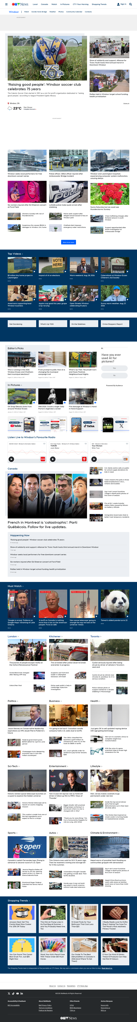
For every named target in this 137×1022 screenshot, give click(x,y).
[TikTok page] (13, 993)
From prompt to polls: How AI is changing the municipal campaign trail (51, 372)
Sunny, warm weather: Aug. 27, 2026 (113, 304)
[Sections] (6, 4)
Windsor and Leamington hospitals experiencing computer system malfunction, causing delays (109, 176)
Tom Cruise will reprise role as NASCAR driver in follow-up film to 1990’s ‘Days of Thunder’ (66, 796)
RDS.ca (103, 1010)
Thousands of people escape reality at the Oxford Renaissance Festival (26, 664)
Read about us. (107, 968)
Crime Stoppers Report (113, 324)
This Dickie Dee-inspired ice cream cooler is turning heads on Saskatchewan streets (116, 817)
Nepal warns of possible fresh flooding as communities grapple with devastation (108, 861)
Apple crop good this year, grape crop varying (53, 304)
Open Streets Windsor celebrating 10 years (79, 304)
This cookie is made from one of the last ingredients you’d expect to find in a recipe (34, 816)
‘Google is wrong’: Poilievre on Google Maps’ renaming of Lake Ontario (21, 622)
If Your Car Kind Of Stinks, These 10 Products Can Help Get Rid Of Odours (115, 956)
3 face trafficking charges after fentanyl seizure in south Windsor (116, 218)
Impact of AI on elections (49, 275)
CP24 (72, 1005)
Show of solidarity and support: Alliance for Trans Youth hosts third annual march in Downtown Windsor (108, 62)
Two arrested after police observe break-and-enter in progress (68, 664)
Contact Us (61, 986)
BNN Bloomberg (75, 1008)
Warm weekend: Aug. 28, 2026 (82, 275)
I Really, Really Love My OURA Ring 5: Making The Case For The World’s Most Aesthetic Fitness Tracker (115, 925)
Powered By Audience (114, 385)
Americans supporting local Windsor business (19, 304)
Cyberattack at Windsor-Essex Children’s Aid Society (114, 276)
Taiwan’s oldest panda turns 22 (114, 620)
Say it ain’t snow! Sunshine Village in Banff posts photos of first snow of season (116, 493)
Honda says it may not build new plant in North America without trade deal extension (74, 885)
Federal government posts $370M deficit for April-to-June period (33, 742)
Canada (44, 4)
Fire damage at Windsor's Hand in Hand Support (83, 408)
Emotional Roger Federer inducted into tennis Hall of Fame (32, 884)
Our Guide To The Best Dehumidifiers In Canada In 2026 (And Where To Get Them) (83, 957)
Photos (61, 12)
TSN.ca (72, 1010)
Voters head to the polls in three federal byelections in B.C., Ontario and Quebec (116, 481)
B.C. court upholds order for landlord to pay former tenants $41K (75, 752)
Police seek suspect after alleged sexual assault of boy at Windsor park (76, 215)
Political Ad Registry (46, 1010)
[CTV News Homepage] (20, 4)
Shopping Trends (99, 4)
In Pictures (64, 4)
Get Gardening (15, 324)
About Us (52, 986)
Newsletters (71, 986)
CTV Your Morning (80, 4)
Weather (52, 12)
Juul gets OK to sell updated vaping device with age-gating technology (108, 730)
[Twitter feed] (9, 993)
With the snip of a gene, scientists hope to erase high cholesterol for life (116, 750)
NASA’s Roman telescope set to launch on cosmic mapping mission (34, 805)
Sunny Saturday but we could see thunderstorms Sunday (104, 208)
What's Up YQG (47, 324)
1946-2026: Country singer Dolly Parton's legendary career (51, 408)
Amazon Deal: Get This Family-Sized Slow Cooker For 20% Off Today (20, 924)
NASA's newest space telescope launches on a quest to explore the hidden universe (27, 795)
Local (35, 4)
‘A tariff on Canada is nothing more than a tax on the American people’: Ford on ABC (53, 622)
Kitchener (55, 636)
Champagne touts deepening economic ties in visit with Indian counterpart (33, 753)
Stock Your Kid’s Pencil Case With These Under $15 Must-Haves (52, 956)
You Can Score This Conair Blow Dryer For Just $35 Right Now (20, 956)
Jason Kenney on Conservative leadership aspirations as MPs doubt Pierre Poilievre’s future (26, 731)
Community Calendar (74, 12)
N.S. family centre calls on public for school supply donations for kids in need (116, 470)
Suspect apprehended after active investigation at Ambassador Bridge (115, 229)
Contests (88, 12)
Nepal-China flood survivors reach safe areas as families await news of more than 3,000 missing (116, 883)
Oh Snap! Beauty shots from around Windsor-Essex (20, 408)
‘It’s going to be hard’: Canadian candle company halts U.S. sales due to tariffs (66, 730)
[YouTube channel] (17, 993)
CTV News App (82, 986)
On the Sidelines (78, 324)
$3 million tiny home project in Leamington (20, 276)
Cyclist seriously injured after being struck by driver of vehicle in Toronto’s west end (108, 665)
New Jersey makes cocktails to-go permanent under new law (105, 795)
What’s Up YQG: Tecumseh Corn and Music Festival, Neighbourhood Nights (82, 372)
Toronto (94, 636)
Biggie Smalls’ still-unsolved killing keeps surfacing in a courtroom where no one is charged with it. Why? (74, 808)
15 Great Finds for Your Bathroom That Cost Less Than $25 (82, 924)
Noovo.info (104, 1005)
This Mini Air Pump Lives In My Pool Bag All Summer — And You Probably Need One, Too (52, 925)
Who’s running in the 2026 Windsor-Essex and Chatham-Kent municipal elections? (21, 372)
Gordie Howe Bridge (39, 12)
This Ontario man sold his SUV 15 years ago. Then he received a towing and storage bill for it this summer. (67, 862)
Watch (54, 4)
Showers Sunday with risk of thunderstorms (33, 214)
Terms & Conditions (45, 1008)
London (12, 636)
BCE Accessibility (14, 1005)
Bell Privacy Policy (45, 1005)
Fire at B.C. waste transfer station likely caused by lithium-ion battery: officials (116, 505)
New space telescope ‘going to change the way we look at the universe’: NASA (83, 622)
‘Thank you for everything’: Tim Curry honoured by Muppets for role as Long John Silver (75, 820)
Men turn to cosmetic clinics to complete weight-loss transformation (116, 738)
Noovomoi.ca (105, 1008)
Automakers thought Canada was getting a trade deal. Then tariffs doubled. (75, 873)
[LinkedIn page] (22, 993)
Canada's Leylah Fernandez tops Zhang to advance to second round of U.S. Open (26, 861)
